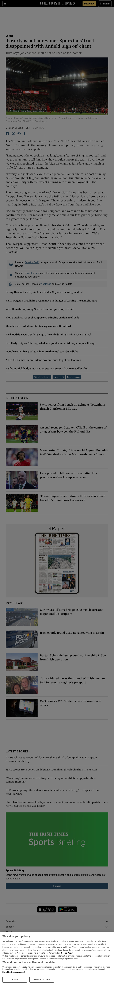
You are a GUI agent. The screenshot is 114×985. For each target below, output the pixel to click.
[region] (57, 958)
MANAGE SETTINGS (42, 980)
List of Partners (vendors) (13, 972)
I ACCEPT (15, 980)
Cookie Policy (67, 953)
